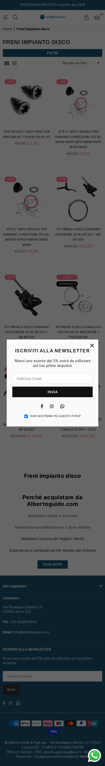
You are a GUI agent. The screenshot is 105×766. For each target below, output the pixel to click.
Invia (53, 392)
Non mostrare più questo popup (55, 416)
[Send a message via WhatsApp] (94, 755)
